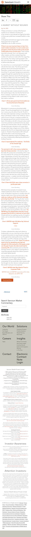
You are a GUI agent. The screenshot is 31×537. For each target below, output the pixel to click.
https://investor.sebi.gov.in (15, 419)
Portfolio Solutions (21, 331)
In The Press (19, 350)
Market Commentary (22, 341)
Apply (3, 341)
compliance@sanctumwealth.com (8, 396)
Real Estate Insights (21, 343)
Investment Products (21, 329)
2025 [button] (8, 319)
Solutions (22, 326)
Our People (5, 331)
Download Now (7, 280)
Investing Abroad (21, 345)
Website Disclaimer (19, 504)
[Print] (17, 20)
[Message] (13, 20)
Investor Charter (15, 521)
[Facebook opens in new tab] (6, 20)
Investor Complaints (24, 521)
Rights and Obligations (18, 510)
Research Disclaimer (17, 506)
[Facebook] (20, 535)
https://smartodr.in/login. (9, 426)
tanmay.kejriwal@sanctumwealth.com (20, 438)
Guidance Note (9, 510)
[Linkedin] (10, 535)
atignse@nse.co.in (14, 407)
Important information (19, 519)
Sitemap (21, 502)
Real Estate (19, 334)
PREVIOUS (7, 292)
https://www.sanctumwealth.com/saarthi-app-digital (15, 420)
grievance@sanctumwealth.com (22, 393)
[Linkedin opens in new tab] (3, 20)
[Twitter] (15, 535)
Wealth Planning (20, 332)
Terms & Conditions (10, 504)
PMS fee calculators (12, 524)
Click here (13, 411)
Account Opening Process (13, 512)
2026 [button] (8, 317)
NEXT (25, 291)
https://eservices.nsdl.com (15, 456)
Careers (6, 338)
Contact (6, 354)
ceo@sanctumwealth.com (12, 397)
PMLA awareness (6, 522)
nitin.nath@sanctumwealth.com (22, 433)
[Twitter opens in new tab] (10, 20)
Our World (8, 326)
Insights (21, 338)
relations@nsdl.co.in (7, 411)
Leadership (5, 329)
